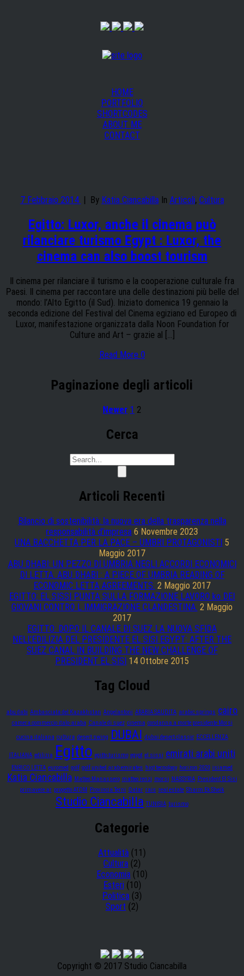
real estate (171, 789)
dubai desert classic (169, 737)
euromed (58, 767)
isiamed (222, 767)
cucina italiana (35, 737)
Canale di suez (107, 722)
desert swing (92, 737)
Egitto (73, 751)
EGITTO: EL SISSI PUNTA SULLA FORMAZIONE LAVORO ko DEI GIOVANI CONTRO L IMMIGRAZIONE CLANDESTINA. (122, 601)
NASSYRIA (183, 779)
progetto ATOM (70, 789)
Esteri (113, 885)
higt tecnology (161, 767)
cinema (136, 722)
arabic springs (197, 712)
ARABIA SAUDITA (155, 712)
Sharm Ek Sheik (205, 789)
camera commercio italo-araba (49, 722)
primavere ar (36, 789)
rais (150, 789)
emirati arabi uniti (200, 753)
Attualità (113, 852)
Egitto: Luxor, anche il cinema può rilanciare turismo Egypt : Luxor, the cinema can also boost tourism (122, 240)
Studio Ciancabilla (100, 801)
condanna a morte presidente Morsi (190, 722)
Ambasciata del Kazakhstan (65, 712)
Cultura (211, 200)
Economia (113, 874)
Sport (116, 906)
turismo (178, 804)
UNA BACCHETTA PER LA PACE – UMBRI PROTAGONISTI (118, 542)
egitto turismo (111, 755)
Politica (115, 895)
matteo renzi (137, 779)
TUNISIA (156, 804)
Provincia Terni (108, 789)
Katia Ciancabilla (130, 200)
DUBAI (126, 734)
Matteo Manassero (97, 779)
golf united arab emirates (112, 767)
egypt (136, 755)
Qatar (135, 789)
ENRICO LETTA (28, 767)
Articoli (182, 200)
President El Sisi (217, 779)
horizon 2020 (194, 767)
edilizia (44, 755)
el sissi (154, 755)
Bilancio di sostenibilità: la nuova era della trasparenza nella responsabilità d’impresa (122, 526)
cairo (228, 710)
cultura (66, 737)
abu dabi (17, 712)
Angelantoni (118, 712)
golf (75, 767)
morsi (161, 779)
